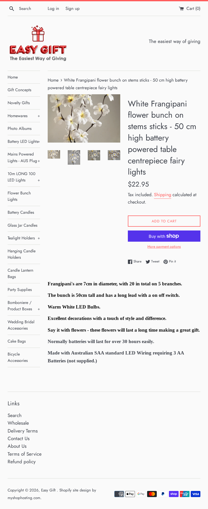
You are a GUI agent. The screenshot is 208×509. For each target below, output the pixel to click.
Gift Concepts (19, 90)
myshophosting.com (24, 498)
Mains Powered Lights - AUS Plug (24, 157)
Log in (53, 8)
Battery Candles (21, 212)
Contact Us (19, 438)
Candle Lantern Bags (20, 273)
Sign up (72, 8)
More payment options (164, 246)
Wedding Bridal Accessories (21, 325)
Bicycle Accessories (18, 357)
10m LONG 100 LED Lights (24, 177)
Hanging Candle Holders (22, 254)
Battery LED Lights (24, 141)
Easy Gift (49, 490)
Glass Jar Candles (22, 225)
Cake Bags (17, 341)
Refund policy (22, 461)
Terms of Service (25, 454)
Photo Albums (19, 128)
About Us (17, 446)
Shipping (162, 194)
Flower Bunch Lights (19, 196)
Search (15, 415)
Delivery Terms (23, 430)
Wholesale (18, 423)
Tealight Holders (24, 238)
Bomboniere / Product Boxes (24, 306)
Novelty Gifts (19, 103)
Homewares (24, 116)
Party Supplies (20, 289)
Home (13, 77)
